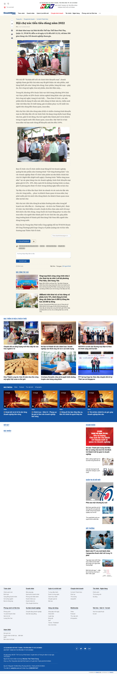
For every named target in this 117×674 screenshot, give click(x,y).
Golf (49, 620)
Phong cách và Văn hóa (89, 13)
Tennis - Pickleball (53, 622)
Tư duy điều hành (53, 592)
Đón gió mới (7, 633)
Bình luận (6, 594)
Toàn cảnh (21, 13)
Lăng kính (73, 599)
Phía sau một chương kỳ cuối (96, 503)
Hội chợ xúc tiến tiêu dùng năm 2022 (28, 246)
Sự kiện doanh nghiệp (33, 608)
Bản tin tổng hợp (8, 601)
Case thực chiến (52, 596)
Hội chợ (42, 246)
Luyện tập (51, 616)
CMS (98, 672)
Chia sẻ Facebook (24, 241)
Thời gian (59, 266)
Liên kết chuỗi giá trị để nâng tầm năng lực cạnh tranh (93, 470)
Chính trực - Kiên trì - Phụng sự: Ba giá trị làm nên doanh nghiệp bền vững (44, 414)
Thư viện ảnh (29, 387)
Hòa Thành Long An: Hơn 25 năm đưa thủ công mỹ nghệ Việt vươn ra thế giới (21, 378)
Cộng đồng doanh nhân (10, 596)
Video (15, 387)
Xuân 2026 (7, 630)
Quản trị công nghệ (53, 594)
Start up (73, 594)
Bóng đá (50, 618)
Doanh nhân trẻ (30, 601)
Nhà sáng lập (29, 592)
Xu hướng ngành (8, 599)
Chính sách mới (8, 592)
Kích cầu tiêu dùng (51, 246)
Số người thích (67, 266)
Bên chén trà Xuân (9, 639)
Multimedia (8, 387)
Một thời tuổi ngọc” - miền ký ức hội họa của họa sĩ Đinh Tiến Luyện (93, 572)
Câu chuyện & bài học (32, 603)
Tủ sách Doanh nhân (9, 614)
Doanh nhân (30, 13)
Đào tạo (50, 601)
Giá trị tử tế (7, 616)
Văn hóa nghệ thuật (98, 611)
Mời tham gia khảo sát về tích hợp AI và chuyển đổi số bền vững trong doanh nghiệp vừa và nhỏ (93, 510)
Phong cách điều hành (32, 596)
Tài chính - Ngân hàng (72, 13)
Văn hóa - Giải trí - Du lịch (101, 608)
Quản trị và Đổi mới (43, 13)
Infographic (38, 387)
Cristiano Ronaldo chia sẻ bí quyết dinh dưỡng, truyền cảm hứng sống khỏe (58, 378)
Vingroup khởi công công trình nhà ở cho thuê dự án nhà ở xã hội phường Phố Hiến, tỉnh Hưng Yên (54, 278)
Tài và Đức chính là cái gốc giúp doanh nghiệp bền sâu (100, 413)
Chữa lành (51, 614)
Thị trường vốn (97, 594)
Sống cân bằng (53, 608)
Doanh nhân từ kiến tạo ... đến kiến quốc (13, 636)
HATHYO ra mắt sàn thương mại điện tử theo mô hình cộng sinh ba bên (95, 348)
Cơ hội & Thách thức (42, 19)
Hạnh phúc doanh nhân (32, 594)
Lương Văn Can (8, 618)
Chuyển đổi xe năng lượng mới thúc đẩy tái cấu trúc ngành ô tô (21, 348)
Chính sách (96, 592)
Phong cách (7, 611)
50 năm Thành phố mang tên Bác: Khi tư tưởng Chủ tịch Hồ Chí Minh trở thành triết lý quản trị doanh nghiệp (98, 451)
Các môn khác (52, 625)
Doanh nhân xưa (30, 599)
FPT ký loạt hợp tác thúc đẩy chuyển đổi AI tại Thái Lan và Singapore (95, 378)
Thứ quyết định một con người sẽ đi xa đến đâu (93, 518)
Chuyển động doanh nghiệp (33, 611)
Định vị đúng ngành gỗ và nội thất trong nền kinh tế (93, 459)
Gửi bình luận (23, 261)
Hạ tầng (95, 596)
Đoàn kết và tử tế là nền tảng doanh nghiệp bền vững (15, 413)
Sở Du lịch (21, 248)
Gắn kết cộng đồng (31, 614)
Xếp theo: (53, 266)
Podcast (21, 387)
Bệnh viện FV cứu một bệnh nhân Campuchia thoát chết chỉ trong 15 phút (99, 553)
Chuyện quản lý (52, 599)
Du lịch (95, 614)
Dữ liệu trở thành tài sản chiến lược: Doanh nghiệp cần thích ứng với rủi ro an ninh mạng (57, 348)
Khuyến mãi (61, 246)
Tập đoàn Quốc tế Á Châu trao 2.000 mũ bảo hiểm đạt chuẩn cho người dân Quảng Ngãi (93, 562)
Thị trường (74, 596)
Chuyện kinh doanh (57, 13)
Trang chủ (19, 19)
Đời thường (90, 528)
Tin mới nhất (10, 7)
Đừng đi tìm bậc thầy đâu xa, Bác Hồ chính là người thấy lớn (71, 413)
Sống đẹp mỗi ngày (53, 611)
